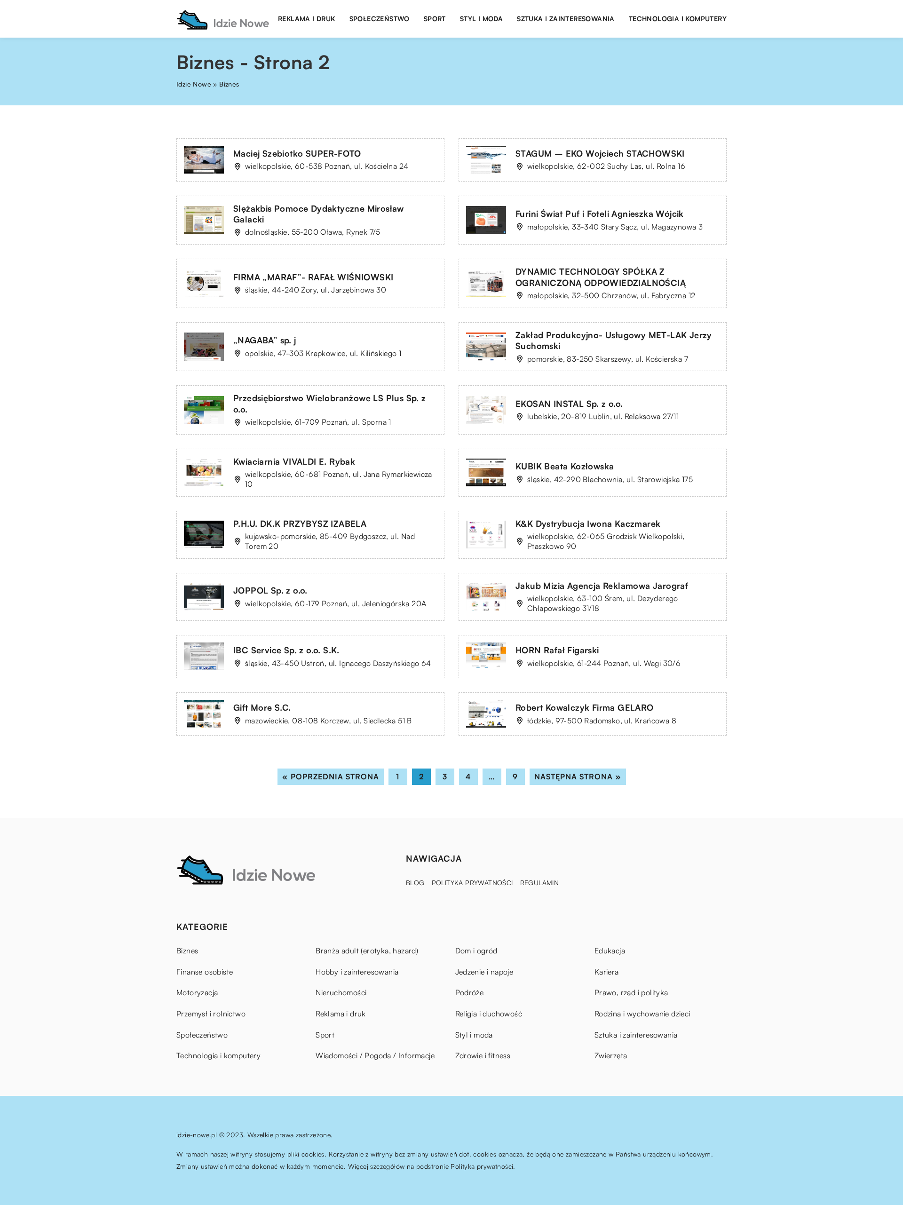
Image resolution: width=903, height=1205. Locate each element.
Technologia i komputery (678, 19)
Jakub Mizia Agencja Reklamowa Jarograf (601, 585)
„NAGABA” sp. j (264, 340)
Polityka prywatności (472, 883)
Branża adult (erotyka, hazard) (367, 950)
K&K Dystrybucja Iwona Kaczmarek (587, 523)
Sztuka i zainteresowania (566, 19)
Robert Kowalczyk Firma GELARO (584, 707)
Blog (415, 883)
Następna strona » (577, 776)
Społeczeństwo (379, 19)
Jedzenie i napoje (484, 971)
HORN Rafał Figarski (557, 650)
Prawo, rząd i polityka (631, 992)
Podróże (469, 992)
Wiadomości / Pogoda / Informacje (375, 1055)
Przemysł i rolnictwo (211, 1013)
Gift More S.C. (262, 707)
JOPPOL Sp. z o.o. (270, 590)
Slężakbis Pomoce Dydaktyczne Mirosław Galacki (318, 213)
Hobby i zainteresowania (357, 971)
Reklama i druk (306, 19)
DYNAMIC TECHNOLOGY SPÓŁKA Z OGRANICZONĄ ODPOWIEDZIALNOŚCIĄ (600, 276)
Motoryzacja (197, 992)
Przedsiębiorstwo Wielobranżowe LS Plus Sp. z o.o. (329, 403)
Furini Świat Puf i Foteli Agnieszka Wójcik (599, 213)
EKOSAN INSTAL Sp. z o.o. (569, 403)
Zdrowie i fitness (483, 1055)
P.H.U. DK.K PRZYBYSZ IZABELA (299, 523)
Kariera (606, 971)
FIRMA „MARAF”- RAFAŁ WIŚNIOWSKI (313, 277)
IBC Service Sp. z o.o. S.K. (286, 650)
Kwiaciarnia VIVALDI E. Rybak (294, 461)
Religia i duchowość (489, 1013)
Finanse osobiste (204, 971)
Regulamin (539, 883)
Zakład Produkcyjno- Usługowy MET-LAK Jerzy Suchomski (613, 340)
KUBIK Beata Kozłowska (564, 466)
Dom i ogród (476, 950)
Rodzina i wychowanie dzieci (642, 1013)
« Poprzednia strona (330, 776)
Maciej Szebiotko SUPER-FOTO (297, 153)
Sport (435, 19)
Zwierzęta (610, 1055)
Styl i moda (481, 19)
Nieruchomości (341, 992)
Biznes (187, 950)
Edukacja (609, 950)
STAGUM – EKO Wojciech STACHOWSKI (600, 153)
